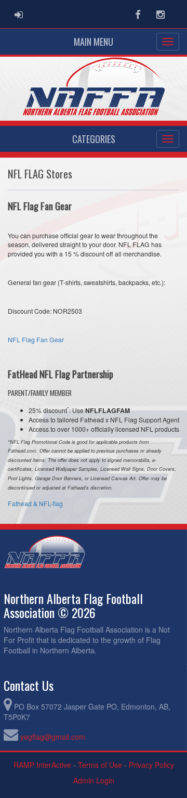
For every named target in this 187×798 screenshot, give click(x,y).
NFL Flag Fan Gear (36, 339)
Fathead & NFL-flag (35, 503)
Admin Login (93, 780)
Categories (93, 139)
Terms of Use (100, 765)
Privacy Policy (151, 765)
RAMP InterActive (42, 765)
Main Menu (93, 41)
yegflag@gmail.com (52, 736)
